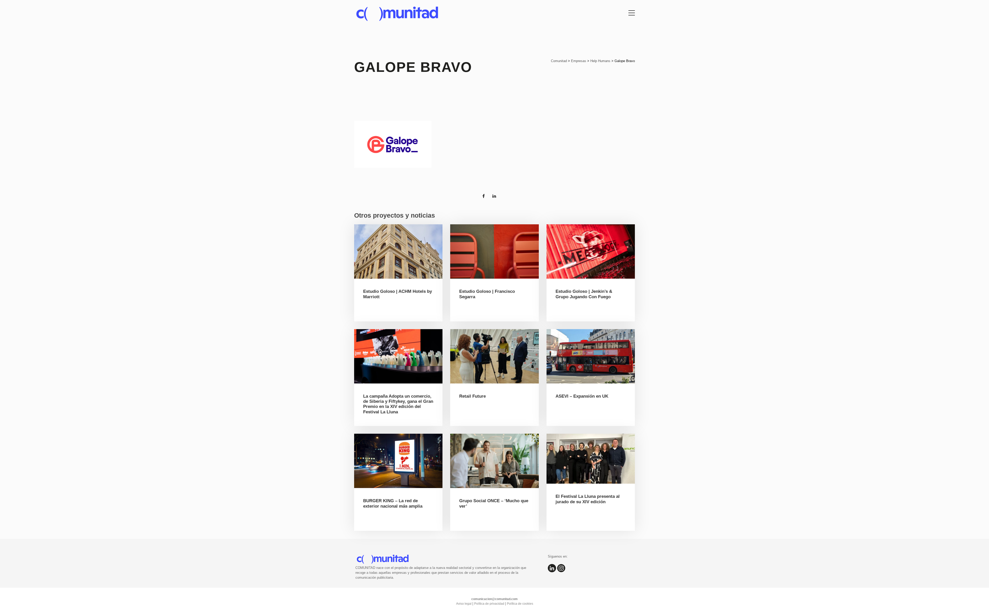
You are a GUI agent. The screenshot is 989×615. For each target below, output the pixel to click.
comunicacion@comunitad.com (494, 599)
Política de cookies (520, 603)
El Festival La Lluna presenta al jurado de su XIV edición (588, 499)
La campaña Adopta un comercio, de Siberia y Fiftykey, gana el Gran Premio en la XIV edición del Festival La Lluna (398, 404)
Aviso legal (464, 603)
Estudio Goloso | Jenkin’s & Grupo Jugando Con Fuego (584, 294)
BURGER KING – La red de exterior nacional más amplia (392, 503)
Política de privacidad (489, 603)
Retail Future (472, 396)
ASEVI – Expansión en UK (582, 396)
